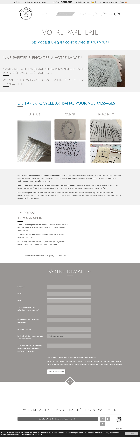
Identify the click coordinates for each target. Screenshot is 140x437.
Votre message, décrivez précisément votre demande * (28, 308)
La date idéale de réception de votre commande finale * (30, 337)
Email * (20, 301)
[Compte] (114, 14)
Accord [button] (131, 434)
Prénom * (21, 287)
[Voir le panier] (119, 14)
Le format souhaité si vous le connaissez (28, 321)
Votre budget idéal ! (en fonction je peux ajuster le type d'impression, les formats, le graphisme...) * (30, 348)
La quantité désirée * (25, 329)
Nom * (20, 294)
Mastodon (119, 428)
